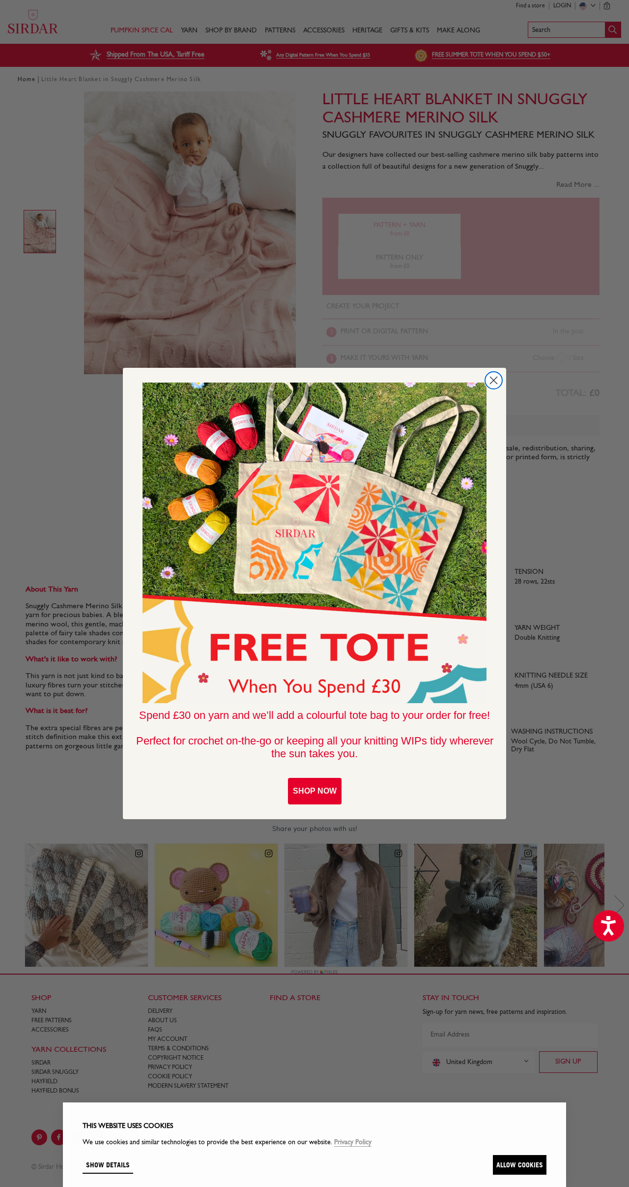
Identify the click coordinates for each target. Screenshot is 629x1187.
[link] (314, 543)
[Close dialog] (493, 380)
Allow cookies (519, 1164)
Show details (108, 1164)
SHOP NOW (315, 791)
